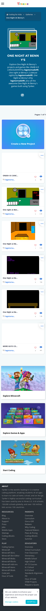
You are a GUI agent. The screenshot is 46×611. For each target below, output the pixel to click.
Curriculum (29, 518)
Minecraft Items (8, 567)
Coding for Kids (15, 14)
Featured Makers (32, 530)
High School (30, 561)
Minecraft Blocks (9, 561)
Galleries (29, 14)
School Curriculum (32, 550)
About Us (6, 518)
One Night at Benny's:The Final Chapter (11, 278)
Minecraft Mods (8, 570)
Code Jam (6, 573)
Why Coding (30, 527)
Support (5, 521)
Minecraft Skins (8, 552)
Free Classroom (31, 552)
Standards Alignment (34, 573)
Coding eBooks (8, 536)
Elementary (29, 555)
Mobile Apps (7, 530)
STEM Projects (31, 582)
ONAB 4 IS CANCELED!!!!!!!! (11, 175)
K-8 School (29, 570)
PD (26, 576)
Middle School (31, 558)
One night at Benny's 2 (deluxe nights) (11, 210)
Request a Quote (32, 584)
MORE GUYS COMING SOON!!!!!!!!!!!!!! (11, 346)
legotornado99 (31, 69)
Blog (4, 515)
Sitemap (5, 533)
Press (4, 524)
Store (4, 539)
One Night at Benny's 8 (11, 244)
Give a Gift (29, 521)
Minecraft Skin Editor (11, 555)
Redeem (28, 524)
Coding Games (8, 547)
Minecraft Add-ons (10, 564)
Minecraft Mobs (8, 558)
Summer (28, 539)
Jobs (3, 527)
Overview (29, 515)
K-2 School (29, 567)
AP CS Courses (31, 564)
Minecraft (6, 550)
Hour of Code (7, 576)
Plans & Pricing (31, 533)
